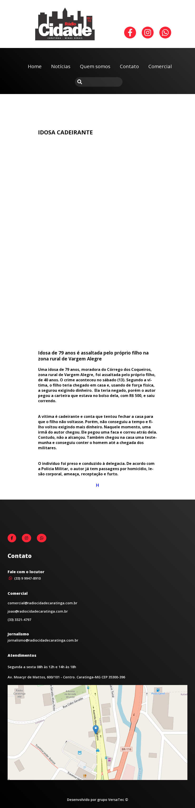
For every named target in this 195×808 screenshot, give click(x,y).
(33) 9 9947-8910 (27, 578)
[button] (96, 730)
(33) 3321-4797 (19, 619)
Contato (129, 66)
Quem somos (95, 66)
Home (35, 66)
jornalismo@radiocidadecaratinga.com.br (43, 640)
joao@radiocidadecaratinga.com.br (38, 611)
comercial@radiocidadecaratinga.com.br (42, 603)
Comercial (160, 66)
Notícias (60, 66)
